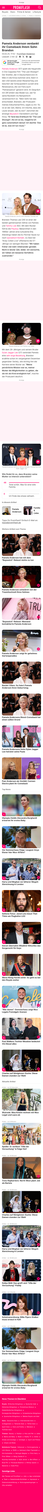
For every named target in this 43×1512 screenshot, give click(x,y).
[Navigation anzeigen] (3, 7)
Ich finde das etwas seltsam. (21, 496)
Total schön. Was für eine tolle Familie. (22, 486)
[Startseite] (21, 7)
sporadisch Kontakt (15, 238)
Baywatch (14, 114)
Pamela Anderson (10, 69)
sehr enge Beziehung (15, 355)
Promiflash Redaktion (26, 54)
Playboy (15, 229)
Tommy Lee (11, 226)
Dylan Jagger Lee (10, 352)
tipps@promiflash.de (11, 523)
